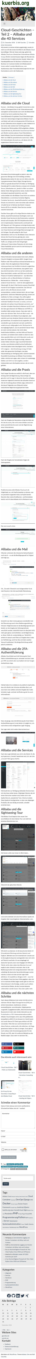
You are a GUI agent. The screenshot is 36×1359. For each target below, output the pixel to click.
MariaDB (16, 1210)
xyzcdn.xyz (5, 1338)
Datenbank (13, 1199)
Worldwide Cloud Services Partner (23, 130)
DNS (31, 1200)
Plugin (23, 1214)
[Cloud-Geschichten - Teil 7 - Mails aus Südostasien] (9, 1062)
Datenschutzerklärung (11, 1346)
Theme (22, 1224)
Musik (21, 1210)
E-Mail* (3, 1136)
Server (6, 1221)
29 (26, 1319)
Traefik (26, 1224)
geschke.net (5, 1336)
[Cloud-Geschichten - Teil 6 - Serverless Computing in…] (26, 1065)
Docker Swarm (23, 1204)
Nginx (26, 1210)
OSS (15, 1166)
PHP (15, 1213)
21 (21, 1316)
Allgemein (8, 1273)
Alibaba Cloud (30, 49)
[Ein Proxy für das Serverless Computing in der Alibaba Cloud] (9, 1084)
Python (21, 1217)
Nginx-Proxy (30, 1210)
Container (7, 1200)
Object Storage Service (7, 1166)
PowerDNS (28, 1214)
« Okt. (4, 1330)
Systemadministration (21, 1168)
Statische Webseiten (22, 1166)
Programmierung (10, 1217)
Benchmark (22, 1196)
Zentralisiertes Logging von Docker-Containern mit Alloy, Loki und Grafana (17, 1240)
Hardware (8, 1278)
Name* (3, 1131)
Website (3, 1142)
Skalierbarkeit (13, 1221)
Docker (7, 1203)
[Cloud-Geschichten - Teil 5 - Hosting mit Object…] (26, 1086)
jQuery (26, 1207)
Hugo (21, 1164)
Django (27, 1200)
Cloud (16, 1164)
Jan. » (8, 1330)
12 (12, 1313)
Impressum (8, 1349)
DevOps (13, 1168)
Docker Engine (14, 1204)
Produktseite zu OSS (7, 1014)
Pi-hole (20, 1214)
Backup (17, 1196)
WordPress (23, 1227)
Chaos (26, 1196)
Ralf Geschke (22, 42)
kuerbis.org (6, 1210)
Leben (12, 1210)
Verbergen (11, 77)
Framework (6, 1207)
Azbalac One (25, 1354)
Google (12, 1207)
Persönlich (9, 1214)
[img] (9, 1295)
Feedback (7, 1344)
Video (17, 1227)
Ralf (27, 1217)
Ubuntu (31, 1224)
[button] (6, 1044)
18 (8, 1316)
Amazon (13, 1196)
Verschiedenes (6, 1227)
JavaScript (20, 1207)
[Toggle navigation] (4, 23)
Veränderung (12, 1227)
